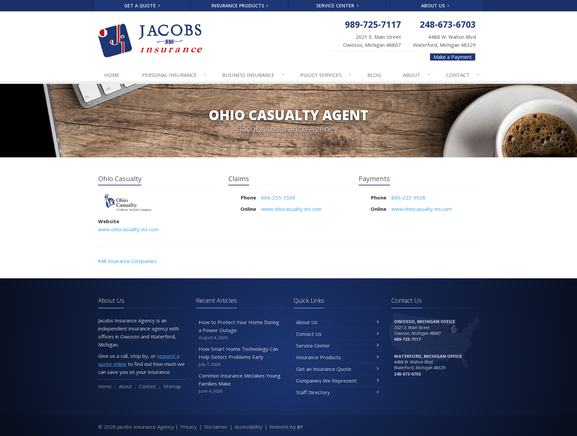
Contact (462, 74)
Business (253, 74)
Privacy (188, 426)
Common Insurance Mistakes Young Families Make (239, 383)
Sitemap (172, 386)
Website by (286, 426)
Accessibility (248, 426)
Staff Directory (313, 392)
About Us (433, 5)
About (416, 74)
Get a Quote (140, 5)
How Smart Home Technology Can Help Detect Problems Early (238, 356)
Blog (374, 74)
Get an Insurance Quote (323, 369)
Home (112, 74)
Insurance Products (238, 5)
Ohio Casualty (128, 202)
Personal (174, 74)
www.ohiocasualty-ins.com (128, 229)
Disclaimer (216, 426)
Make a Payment (452, 56)
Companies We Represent (326, 380)
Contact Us (309, 333)
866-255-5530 (278, 197)
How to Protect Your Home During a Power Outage (239, 329)
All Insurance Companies (128, 261)
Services (325, 74)
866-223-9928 (408, 197)
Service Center (336, 5)
